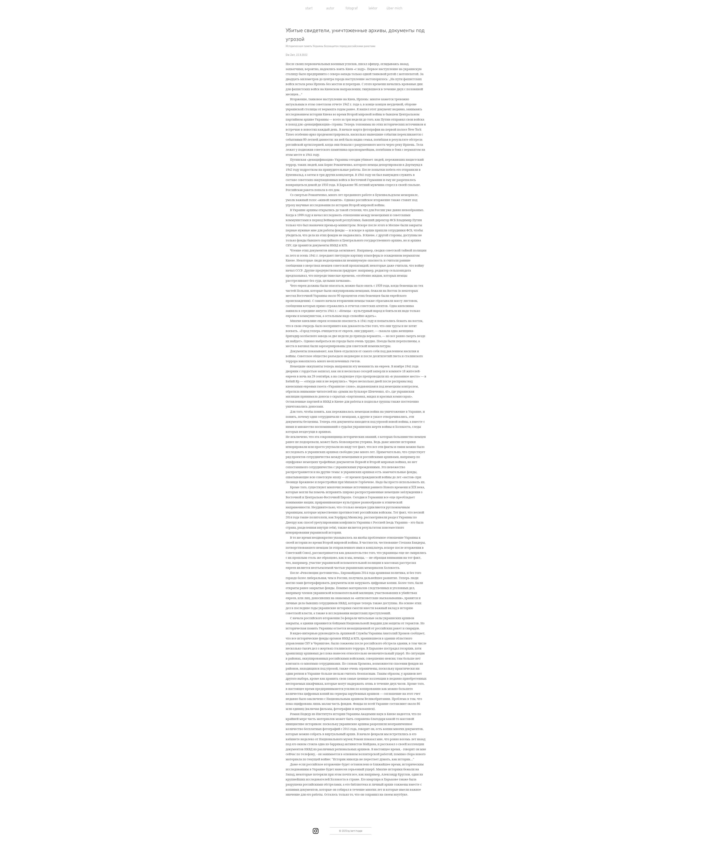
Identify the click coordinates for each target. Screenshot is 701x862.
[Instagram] (315, 831)
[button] (330, 8)
